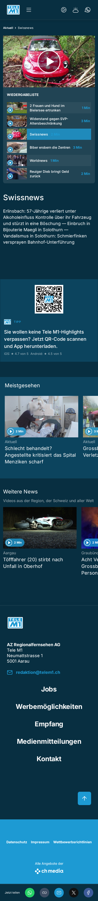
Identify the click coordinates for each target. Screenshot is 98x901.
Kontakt (49, 759)
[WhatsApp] (29, 892)
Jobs (49, 689)
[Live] (64, 10)
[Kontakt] (88, 10)
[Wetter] (76, 10)
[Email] (59, 892)
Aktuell (8, 28)
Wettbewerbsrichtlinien (72, 842)
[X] (73, 892)
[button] (44, 892)
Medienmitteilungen (49, 741)
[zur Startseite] (13, 10)
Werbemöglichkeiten (49, 706)
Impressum (40, 842)
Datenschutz (16, 842)
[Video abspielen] (49, 61)
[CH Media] (49, 870)
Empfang (49, 724)
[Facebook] (88, 892)
